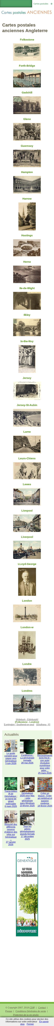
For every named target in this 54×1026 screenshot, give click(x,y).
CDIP (32, 1007)
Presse (8, 1011)
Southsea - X (43, 724)
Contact (42, 1007)
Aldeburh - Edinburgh (27, 719)
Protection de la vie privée (26, 1015)
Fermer (30, 1024)
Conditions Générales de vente (31, 1011)
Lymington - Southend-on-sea (19, 724)
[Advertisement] (27, 963)
